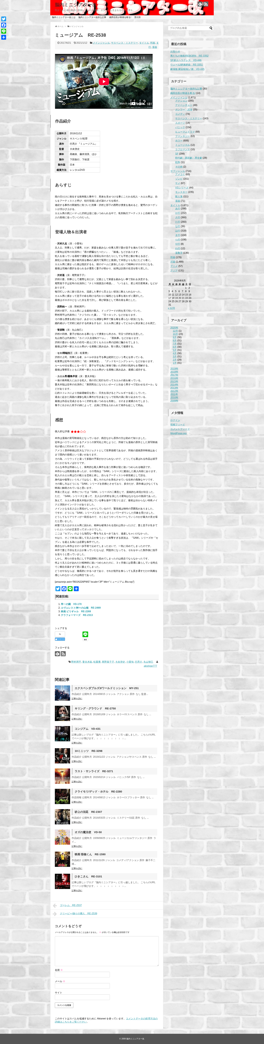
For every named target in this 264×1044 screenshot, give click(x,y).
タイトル (144, 43)
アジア (174, 270)
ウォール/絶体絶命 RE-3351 (186, 64)
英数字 (179, 253)
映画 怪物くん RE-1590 (90, 854)
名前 (59, 970)
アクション (181, 100)
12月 (175, 331)
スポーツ (180, 123)
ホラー (179, 140)
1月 (175, 363)
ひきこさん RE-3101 (88, 876)
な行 (177, 226)
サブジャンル (177, 171)
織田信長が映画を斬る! (120, 17)
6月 (175, 347)
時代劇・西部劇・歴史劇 (188, 158)
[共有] (4, 37)
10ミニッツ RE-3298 (88, 750)
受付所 (137, 17)
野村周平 (76, 662)
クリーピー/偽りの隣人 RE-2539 (78, 913)
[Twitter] (4, 19)
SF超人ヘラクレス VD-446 (186, 60)
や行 (177, 244)
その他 (179, 166)
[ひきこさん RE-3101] (62, 881)
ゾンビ (179, 178)
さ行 (177, 217)
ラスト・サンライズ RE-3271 (94, 771)
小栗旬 (130, 662)
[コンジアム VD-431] (62, 733)
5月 (175, 350)
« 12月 (171, 308)
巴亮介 (138, 662)
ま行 (177, 235)
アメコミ (180, 174)
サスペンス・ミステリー (124, 43)
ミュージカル (182, 145)
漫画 (154, 47)
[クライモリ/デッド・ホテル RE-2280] (62, 796)
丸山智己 (148, 662)
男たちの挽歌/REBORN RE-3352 (189, 56)
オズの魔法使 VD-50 (88, 832)
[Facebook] (4, 25)
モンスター (181, 192)
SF (176, 153)
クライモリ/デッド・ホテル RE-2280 (98, 791)
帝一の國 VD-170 (71, 604)
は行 (177, 230)
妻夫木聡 (87, 662)
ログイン (175, 420)
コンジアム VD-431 (88, 728)
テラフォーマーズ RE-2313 (77, 615)
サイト (58, 992)
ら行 (177, 239)
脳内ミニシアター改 (76, 4)
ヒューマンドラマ (185, 131)
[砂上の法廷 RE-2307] (62, 816)
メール (60, 981)
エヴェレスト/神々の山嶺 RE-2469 (81, 607)
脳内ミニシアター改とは (63, 17)
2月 (175, 359)
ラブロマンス (182, 149)
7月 (175, 343)
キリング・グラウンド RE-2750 (95, 708)
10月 (175, 334)
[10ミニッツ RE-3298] (62, 755)
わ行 (177, 248)
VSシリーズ (181, 187)
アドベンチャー (183, 105)
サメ (177, 183)
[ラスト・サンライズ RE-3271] (62, 776)
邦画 (152, 43)
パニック (180, 127)
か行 (177, 213)
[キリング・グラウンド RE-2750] (62, 713)
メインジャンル (101, 43)
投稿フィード (177, 424)
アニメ (174, 266)
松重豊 (97, 662)
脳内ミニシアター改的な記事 (92, 17)
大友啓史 (120, 662)
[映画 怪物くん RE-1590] (62, 859)
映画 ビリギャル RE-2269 (76, 611)
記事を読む (77, 698)
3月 (175, 356)
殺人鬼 (179, 196)
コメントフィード (180, 429)
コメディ (180, 114)
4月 (175, 353)
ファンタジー (182, 136)
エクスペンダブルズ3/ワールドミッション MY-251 (107, 688)
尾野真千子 (108, 662)
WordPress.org (178, 433)
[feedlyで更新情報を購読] (200, 4)
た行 (177, 222)
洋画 (172, 261)
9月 (175, 337)
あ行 (177, 208)
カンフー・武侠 (183, 109)
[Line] (4, 31)
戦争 (177, 162)
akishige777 (150, 666)
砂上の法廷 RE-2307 (88, 811)
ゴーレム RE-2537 (71, 905)
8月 (175, 340)
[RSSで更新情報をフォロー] (205, 4)
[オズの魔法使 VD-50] (62, 837)
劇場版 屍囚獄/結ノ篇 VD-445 (187, 69)
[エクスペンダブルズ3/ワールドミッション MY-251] (62, 693)
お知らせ (175, 51)
